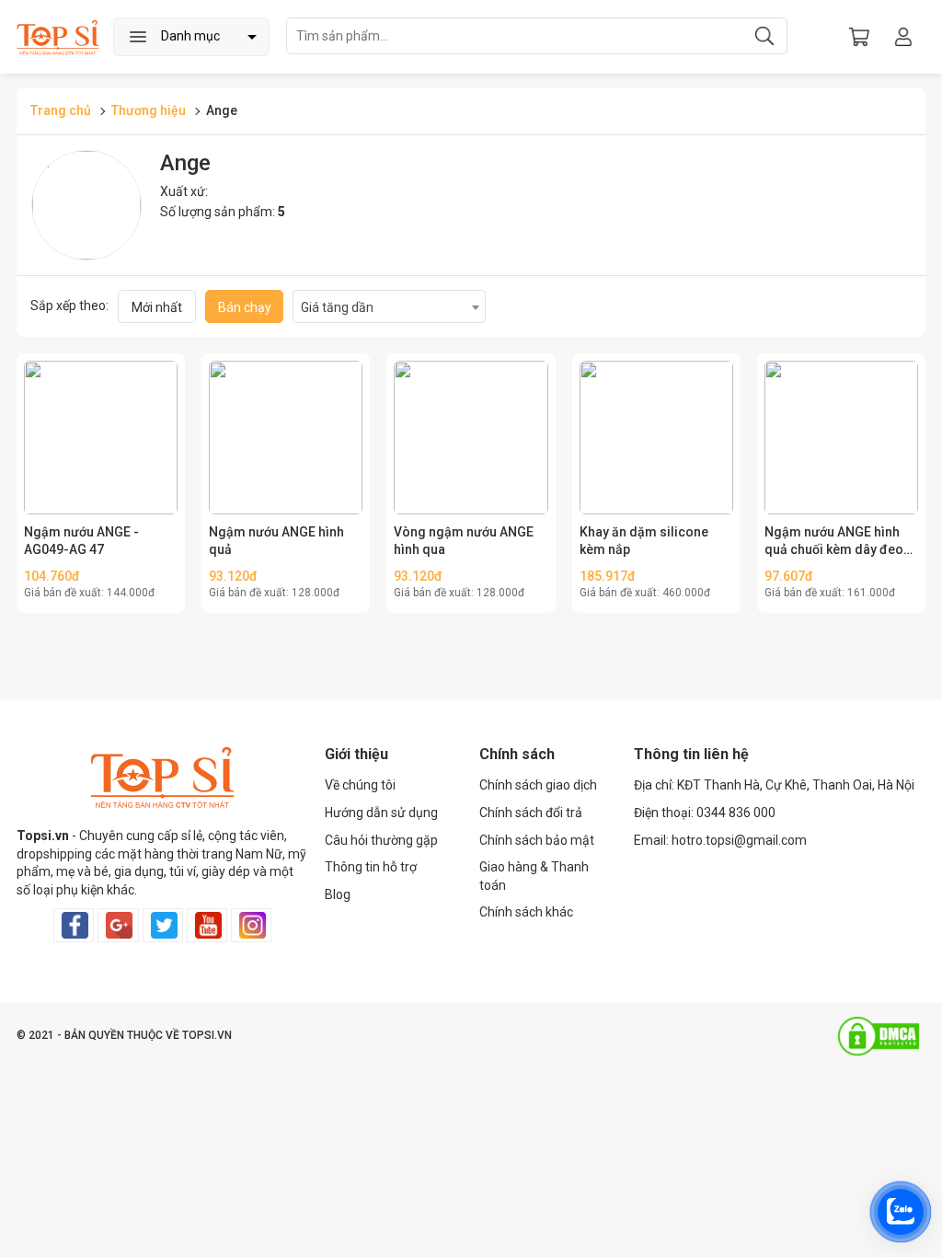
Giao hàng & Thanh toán (534, 876)
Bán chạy (244, 307)
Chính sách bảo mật (536, 840)
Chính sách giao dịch (538, 785)
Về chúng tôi (360, 785)
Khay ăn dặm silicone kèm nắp (644, 541)
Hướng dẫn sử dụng (381, 812)
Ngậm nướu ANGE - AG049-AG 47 (81, 541)
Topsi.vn (43, 835)
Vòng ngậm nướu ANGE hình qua (464, 541)
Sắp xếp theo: (69, 305)
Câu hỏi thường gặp (381, 840)
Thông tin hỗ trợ (371, 866)
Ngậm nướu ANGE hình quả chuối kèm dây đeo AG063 (833, 542)
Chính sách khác (526, 912)
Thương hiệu (148, 110)
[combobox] (389, 306)
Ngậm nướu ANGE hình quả (276, 541)
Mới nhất (157, 307)
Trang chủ (60, 110)
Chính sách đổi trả (530, 812)
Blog (337, 894)
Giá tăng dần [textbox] (337, 307)
